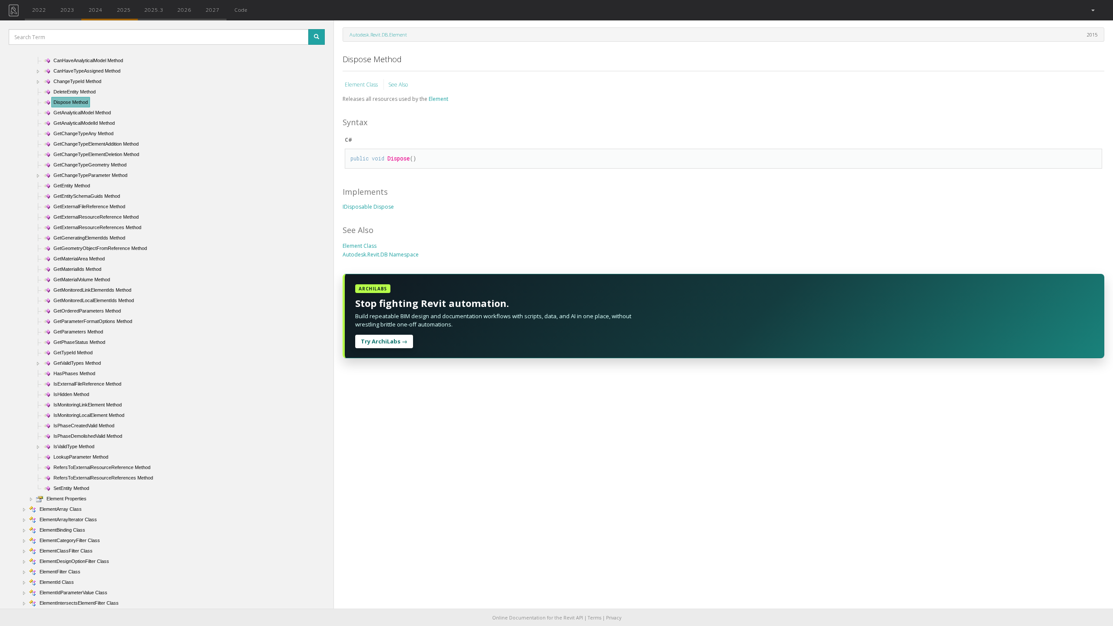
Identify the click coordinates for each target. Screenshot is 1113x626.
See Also (398, 84)
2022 (39, 9)
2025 (124, 9)
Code (240, 9)
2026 (184, 9)
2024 (96, 9)
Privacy (613, 618)
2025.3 (153, 9)
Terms (594, 618)
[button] (1092, 10)
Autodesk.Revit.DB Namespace (381, 254)
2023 (67, 9)
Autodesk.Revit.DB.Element (378, 34)
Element (438, 99)
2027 (213, 9)
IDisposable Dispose (368, 206)
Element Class (362, 84)
